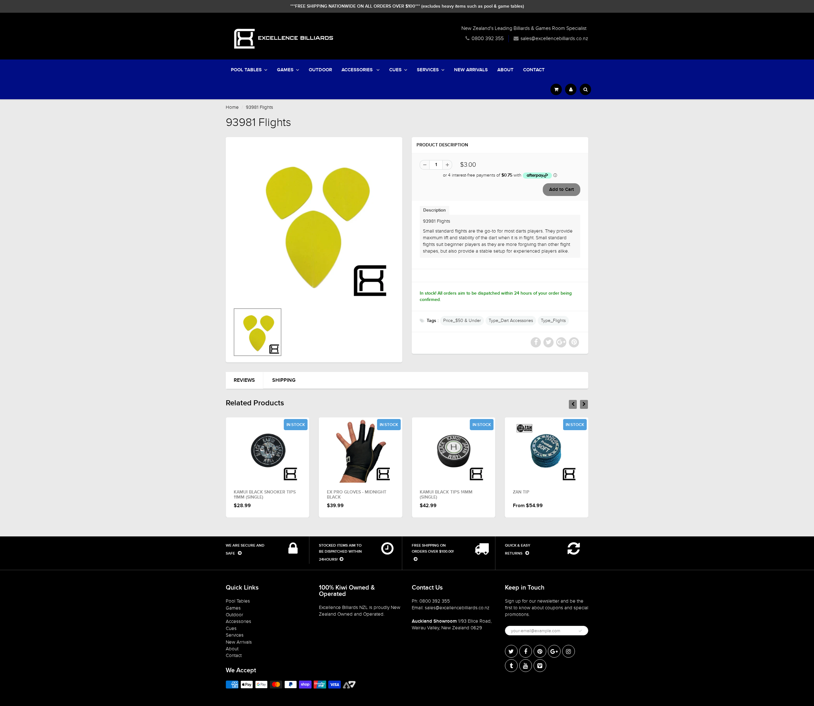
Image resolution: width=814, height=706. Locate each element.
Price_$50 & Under (462, 320)
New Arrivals (471, 69)
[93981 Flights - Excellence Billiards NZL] (314, 223)
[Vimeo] (540, 665)
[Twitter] (511, 651)
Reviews (244, 380)
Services (428, 69)
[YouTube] (525, 665)
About (505, 69)
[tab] (434, 210)
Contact (534, 69)
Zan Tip (521, 492)
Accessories (357, 69)
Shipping (283, 380)
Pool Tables (246, 69)
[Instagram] (568, 651)
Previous (210, 340)
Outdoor (320, 69)
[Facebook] (525, 651)
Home (232, 107)
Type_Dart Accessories (511, 320)
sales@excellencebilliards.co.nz (554, 38)
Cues (395, 69)
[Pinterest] (540, 651)
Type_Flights (553, 320)
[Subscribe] (580, 631)
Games (285, 69)
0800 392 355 (488, 38)
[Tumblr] (511, 665)
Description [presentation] (434, 210)
